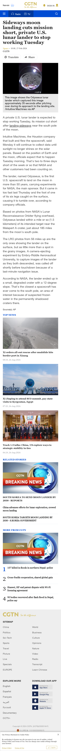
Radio (18, 14)
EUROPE (7, 669)
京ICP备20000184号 (41, 726)
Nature (35, 648)
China (6, 627)
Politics (6, 632)
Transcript (37, 664)
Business (37, 632)
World (35, 627)
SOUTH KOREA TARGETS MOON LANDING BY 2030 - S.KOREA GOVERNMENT (27, 519)
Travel (6, 648)
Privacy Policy (7, 748)
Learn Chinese (39, 669)
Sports (6, 643)
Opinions (36, 643)
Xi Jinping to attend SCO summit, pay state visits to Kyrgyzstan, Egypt (28, 400)
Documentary (10, 712)
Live (5, 659)
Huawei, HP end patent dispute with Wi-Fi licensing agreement (29, 589)
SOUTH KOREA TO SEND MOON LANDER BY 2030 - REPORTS (29, 499)
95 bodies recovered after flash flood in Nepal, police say (30, 599)
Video (35, 653)
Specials (7, 664)
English (6, 686)
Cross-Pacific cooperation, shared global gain (30, 577)
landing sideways (20, 125)
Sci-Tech (7, 637)
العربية (6, 702)
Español (7, 691)
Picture (6, 653)
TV (29, 14)
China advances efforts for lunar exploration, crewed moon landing (29, 509)
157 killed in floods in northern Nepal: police (30, 567)
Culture (36, 637)
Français (7, 696)
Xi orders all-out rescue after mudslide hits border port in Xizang (28, 354)
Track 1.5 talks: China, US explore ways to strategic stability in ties (27, 446)
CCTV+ (6, 718)
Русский (7, 707)
